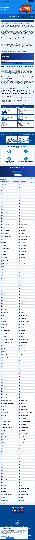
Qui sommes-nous (17, 523)
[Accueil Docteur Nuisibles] (6, 1)
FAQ (17, 524)
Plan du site (25, 539)
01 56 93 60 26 (12, 16)
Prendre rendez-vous (28, 528)
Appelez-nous (31, 1)
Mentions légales (18, 539)
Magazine (17, 522)
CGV (22, 539)
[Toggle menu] (1, 1)
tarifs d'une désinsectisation (10, 72)
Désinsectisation (29, 138)
